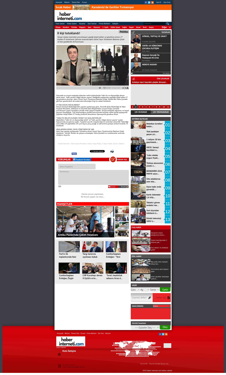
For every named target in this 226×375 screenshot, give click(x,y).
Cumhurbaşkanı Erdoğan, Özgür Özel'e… (66, 278)
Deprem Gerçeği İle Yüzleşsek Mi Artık (150, 56)
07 (167, 172)
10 (164, 107)
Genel (138, 27)
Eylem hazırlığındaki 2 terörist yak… (159, 241)
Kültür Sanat (115, 27)
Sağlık (124, 27)
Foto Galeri (60, 23)
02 (167, 132)
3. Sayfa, (104, 144)
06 (167, 164)
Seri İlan (101, 333)
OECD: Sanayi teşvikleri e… (152, 148)
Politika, (110, 144)
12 (167, 211)
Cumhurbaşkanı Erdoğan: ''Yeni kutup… (113, 256)
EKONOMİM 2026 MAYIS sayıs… (154, 172)
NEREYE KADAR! (149, 64)
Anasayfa (59, 2)
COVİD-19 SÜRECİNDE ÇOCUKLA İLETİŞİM (152, 47)
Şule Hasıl (145, 51)
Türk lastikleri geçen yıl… (152, 133)
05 (167, 156)
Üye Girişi (166, 2)
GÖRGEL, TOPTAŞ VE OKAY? (154, 36)
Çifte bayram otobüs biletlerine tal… (148, 82)
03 (167, 140)
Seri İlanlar (92, 23)
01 (167, 124)
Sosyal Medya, (96, 144)
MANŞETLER (64, 204)
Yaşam (131, 27)
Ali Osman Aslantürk (149, 70)
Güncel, (115, 144)
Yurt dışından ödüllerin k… (152, 211)
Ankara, (89, 144)
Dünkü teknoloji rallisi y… (153, 219)
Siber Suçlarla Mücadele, (79, 144)
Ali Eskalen (146, 60)
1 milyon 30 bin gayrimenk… (153, 140)
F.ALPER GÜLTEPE (148, 42)
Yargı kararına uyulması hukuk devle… (90, 256)
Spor (89, 27)
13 (167, 219)
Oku (165, 327)
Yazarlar (82, 23)
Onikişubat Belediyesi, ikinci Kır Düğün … (82, 235)
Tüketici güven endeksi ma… (153, 204)
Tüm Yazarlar (166, 73)
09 (167, 187)
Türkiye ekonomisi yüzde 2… (154, 164)
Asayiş (151, 27)
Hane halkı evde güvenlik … (153, 188)
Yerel (145, 27)
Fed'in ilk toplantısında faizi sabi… (67, 256)
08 (167, 180)
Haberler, (121, 144)
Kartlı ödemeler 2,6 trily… (153, 196)
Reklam (66, 2)
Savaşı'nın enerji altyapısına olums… (158, 234)
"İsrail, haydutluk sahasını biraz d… (114, 277)
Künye (84, 2)
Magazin (82, 27)
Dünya (58, 27)
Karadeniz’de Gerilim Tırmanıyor (113, 7)
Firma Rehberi (104, 23)
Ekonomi (97, 27)
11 (168, 107)
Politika (74, 27)
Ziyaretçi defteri (139, 297)
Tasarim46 (143, 364)
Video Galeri (72, 23)
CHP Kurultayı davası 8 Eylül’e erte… (92, 277)
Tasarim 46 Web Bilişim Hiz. (159, 364)
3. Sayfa (105, 27)
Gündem (66, 27)
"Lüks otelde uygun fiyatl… (152, 156)
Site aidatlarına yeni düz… (153, 180)
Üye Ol (158, 2)
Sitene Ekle (76, 2)
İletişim (115, 23)
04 (167, 148)
